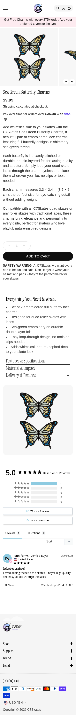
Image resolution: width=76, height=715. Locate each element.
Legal (6, 665)
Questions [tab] (34, 533)
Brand (7, 658)
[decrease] (9, 245)
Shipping (9, 106)
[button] (66, 81)
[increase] (24, 245)
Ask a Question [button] (40, 520)
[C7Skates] (38, 8)
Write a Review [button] (39, 511)
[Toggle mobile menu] (5, 8)
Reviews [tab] (10, 533)
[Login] (63, 8)
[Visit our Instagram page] (11, 681)
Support (8, 651)
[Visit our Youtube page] (16, 681)
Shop (6, 644)
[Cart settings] (69, 8)
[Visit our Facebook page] (5, 681)
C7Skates (34, 709)
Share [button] (11, 585)
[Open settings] (58, 8)
